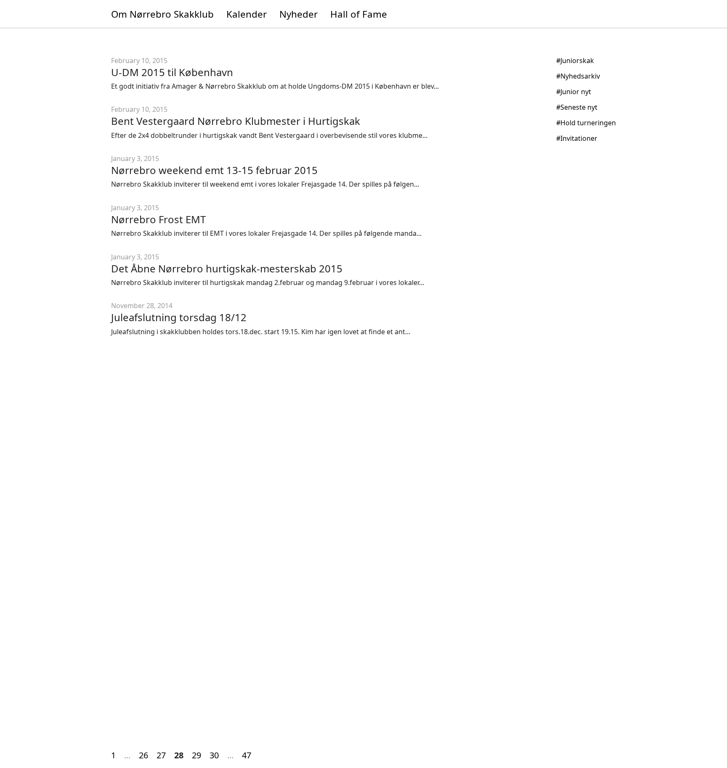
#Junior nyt (573, 91)
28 (178, 755)
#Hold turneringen (586, 122)
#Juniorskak (575, 60)
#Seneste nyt (576, 107)
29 (196, 755)
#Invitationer (576, 138)
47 (246, 755)
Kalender (246, 14)
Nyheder (298, 14)
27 (161, 755)
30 (214, 755)
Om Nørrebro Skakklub (162, 14)
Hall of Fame (358, 14)
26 (143, 755)
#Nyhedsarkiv (578, 76)
